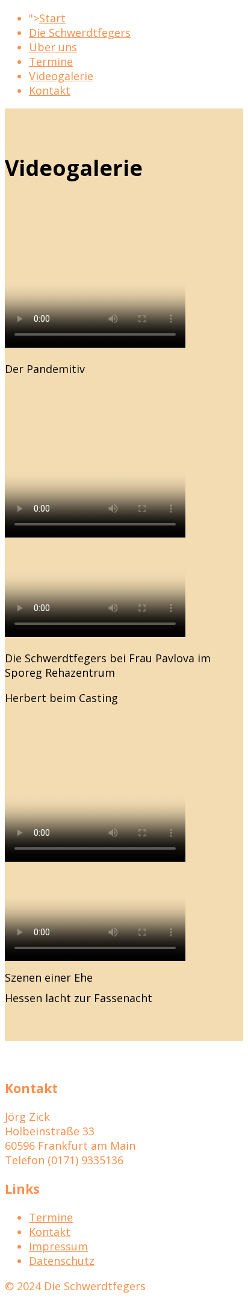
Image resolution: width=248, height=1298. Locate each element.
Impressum (58, 1246)
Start (52, 18)
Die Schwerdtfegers (80, 32)
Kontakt (49, 90)
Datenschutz (62, 1260)
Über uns (53, 47)
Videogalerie (61, 76)
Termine (51, 61)
